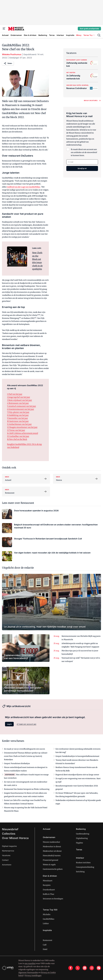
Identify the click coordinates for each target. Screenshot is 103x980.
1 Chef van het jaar (14, 394)
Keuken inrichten (83, 862)
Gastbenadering (82, 834)
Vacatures (6, 855)
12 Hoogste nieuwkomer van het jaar (22, 427)
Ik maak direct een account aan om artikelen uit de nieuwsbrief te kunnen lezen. (84, 152)
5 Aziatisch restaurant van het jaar (21, 406)
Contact (5, 860)
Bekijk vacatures (90, 100)
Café (44, 945)
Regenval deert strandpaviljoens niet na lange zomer (77, 774)
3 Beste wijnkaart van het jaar (19, 400)
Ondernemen (49, 837)
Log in (9, 724)
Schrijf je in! (82, 168)
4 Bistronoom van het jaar (18, 403)
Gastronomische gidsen (53, 869)
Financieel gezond (50, 860)
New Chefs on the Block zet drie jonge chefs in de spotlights (37, 260)
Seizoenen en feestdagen (53, 899)
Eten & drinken (50, 876)
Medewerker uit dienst (52, 851)
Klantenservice (8, 851)
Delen (10, 63)
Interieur (80, 858)
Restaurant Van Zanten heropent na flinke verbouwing (26, 789)
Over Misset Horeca (15, 838)
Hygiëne (79, 843)
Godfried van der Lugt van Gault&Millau (23, 187)
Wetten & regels (49, 864)
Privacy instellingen (33, 975)
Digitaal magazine (9, 846)
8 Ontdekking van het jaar (18, 415)
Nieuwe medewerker (51, 842)
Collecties (8, 833)
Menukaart (47, 880)
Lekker (46, 923)
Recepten (46, 885)
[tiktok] (98, 968)
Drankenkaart (49, 890)
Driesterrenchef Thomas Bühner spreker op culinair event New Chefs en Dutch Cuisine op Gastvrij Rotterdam (25, 756)
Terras (79, 849)
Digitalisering (82, 838)
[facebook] (70, 968)
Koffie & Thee (48, 894)
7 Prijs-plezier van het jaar (18, 412)
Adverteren (6, 865)
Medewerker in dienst (52, 846)
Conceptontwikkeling (85, 867)
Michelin (46, 914)
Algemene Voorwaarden (28, 972)
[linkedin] (84, 968)
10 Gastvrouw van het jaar (18, 421)
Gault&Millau (48, 919)
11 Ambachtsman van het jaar (19, 424)
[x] (77, 968)
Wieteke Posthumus (11, 54)
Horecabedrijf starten (52, 855)
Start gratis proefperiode (89, 29)
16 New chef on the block (17, 439)
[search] (99, 35)
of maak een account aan (26, 724)
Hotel (45, 949)
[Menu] (4, 28)
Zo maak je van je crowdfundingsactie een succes (24, 749)
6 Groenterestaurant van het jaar (20, 409)
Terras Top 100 (50, 909)
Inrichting (80, 871)
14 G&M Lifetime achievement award (22, 433)
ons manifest (30, 963)
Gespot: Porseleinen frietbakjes (17, 763)
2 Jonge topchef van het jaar (18, 397)
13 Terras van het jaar (16, 430)
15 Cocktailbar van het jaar (18, 436)
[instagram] (91, 968)
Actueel (46, 829)
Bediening (81, 829)
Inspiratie (47, 930)
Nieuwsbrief (10, 829)
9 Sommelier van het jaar (17, 418)
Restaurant (47, 940)
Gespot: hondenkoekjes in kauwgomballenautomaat (77, 756)
